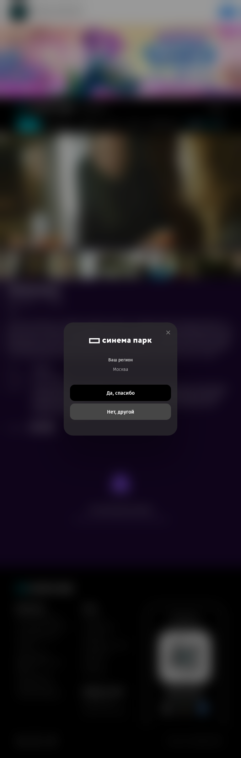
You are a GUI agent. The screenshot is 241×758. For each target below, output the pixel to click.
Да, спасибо (121, 393)
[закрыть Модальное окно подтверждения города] (168, 333)
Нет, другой (120, 412)
